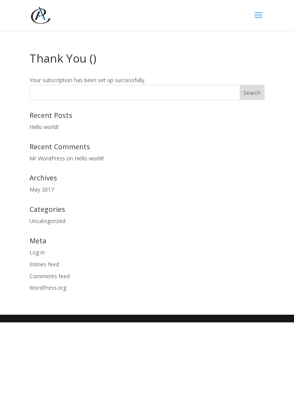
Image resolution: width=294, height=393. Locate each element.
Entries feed (44, 264)
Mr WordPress (47, 158)
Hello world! (44, 126)
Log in (37, 252)
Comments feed (49, 276)
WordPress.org (47, 287)
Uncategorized (47, 221)
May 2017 (41, 189)
